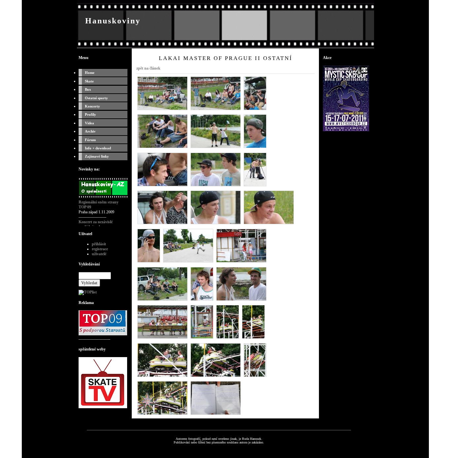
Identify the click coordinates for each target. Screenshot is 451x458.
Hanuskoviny (113, 20)
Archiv (90, 131)
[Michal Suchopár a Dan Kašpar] (216, 186)
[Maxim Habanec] (269, 224)
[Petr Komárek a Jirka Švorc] (255, 186)
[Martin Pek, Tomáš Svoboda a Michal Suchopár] (162, 414)
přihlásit (99, 244)
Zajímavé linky (97, 156)
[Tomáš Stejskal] (216, 224)
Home (89, 73)
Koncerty (92, 106)
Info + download (98, 148)
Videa (89, 123)
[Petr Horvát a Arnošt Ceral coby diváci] (255, 109)
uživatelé (99, 254)
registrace (100, 249)
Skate (89, 81)
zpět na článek (148, 68)
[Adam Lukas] (162, 186)
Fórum (90, 140)
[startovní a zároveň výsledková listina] (216, 414)
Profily (90, 114)
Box (88, 89)
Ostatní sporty (96, 98)
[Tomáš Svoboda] (255, 147)
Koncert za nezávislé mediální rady (96, 224)
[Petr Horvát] (162, 224)
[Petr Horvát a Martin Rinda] (241, 300)
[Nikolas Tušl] (188, 262)
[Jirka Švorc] (148, 262)
